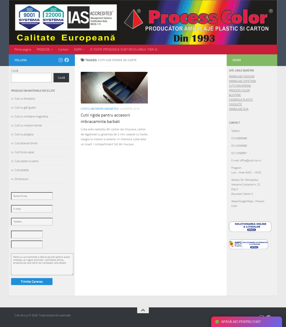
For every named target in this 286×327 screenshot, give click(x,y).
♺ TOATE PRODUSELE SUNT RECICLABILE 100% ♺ (123, 49)
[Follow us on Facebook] (66, 60)
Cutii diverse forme (26, 143)
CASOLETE (235, 104)
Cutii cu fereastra (25, 98)
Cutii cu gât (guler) (25, 107)
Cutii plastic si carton (27, 161)
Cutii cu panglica (24, 134)
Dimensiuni (21, 179)
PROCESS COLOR (239, 90)
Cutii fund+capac (24, 152)
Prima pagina (22, 49)
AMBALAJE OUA (238, 109)
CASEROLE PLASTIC (241, 100)
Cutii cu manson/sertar (28, 125)
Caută (14, 70)
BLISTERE (235, 95)
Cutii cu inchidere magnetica (99, 108)
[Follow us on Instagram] (60, 60)
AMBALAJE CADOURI (241, 76)
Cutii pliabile (22, 170)
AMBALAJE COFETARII (242, 81)
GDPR (78, 49)
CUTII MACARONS (240, 86)
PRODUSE (43, 49)
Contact (63, 49)
